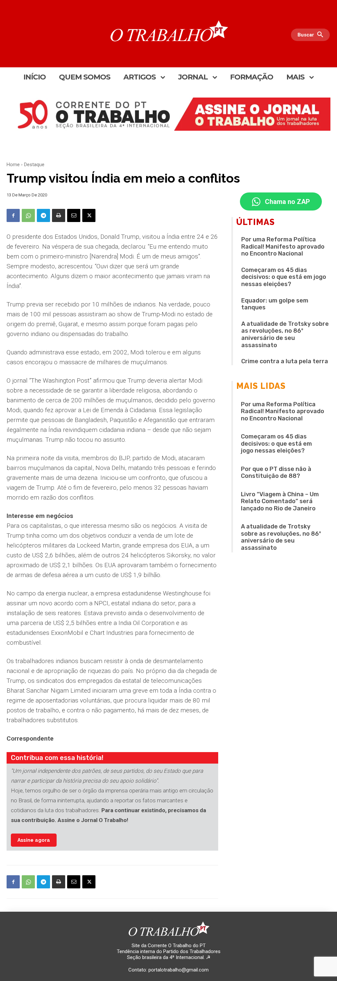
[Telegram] (43, 215)
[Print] (58, 215)
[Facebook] (13, 215)
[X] (88, 215)
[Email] (73, 215)
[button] (312, 35)
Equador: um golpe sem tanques (274, 304)
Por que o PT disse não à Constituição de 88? (276, 472)
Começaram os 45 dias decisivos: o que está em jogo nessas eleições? (283, 277)
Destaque (34, 164)
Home (13, 164)
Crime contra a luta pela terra (284, 361)
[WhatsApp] (28, 215)
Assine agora (33, 840)
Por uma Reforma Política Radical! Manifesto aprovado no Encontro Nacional (282, 246)
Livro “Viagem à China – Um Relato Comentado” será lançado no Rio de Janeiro (280, 501)
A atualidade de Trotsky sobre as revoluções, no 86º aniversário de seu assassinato (285, 334)
